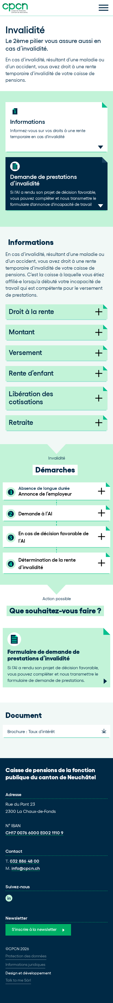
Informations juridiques (25, 964)
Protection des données (25, 956)
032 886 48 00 (24, 861)
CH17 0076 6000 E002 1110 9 (34, 832)
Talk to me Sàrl (18, 980)
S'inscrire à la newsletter (34, 929)
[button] (103, 7)
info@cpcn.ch (26, 868)
